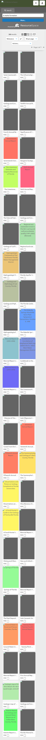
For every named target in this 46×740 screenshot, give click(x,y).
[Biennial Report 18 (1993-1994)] (27, 520)
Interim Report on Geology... (14, 732)
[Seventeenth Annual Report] (11, 148)
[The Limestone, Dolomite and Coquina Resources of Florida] (11, 177)
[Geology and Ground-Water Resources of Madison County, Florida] (27, 205)
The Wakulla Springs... (28, 332)
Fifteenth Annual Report (13, 475)
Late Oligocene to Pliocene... (30, 418)
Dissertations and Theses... (13, 504)
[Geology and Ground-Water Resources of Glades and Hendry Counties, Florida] (11, 91)
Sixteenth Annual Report (29, 447)
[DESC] (21, 38)
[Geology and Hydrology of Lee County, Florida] (11, 291)
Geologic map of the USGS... (14, 704)
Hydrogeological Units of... (13, 332)
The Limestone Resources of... (31, 389)
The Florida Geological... (29, 304)
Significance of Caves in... (29, 132)
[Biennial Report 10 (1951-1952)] (11, 663)
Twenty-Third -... (27, 647)
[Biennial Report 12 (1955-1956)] (27, 577)
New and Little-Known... (29, 561)
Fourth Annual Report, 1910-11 (15, 132)
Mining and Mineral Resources (15, 561)
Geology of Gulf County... (13, 246)
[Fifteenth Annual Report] (11, 462)
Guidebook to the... (27, 361)
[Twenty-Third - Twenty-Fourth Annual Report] (27, 634)
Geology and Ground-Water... (14, 103)
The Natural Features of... (13, 218)
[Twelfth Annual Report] (27, 91)
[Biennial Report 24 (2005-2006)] (11, 348)
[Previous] (32, 47)
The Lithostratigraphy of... (30, 75)
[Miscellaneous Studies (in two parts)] (27, 491)
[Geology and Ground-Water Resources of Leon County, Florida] (27, 691)
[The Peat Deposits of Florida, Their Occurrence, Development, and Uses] (11, 605)
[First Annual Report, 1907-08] (27, 663)
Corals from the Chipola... (13, 447)
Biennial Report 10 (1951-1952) (15, 675)
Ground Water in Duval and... (14, 647)
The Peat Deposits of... (12, 618)
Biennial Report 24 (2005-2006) (15, 361)
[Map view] (34, 34)
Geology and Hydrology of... (14, 304)
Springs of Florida (10, 590)
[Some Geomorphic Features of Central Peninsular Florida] (11, 62)
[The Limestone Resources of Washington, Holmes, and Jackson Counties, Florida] (27, 377)
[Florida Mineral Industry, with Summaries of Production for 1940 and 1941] (27, 720)
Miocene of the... (10, 418)
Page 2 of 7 (38, 47)
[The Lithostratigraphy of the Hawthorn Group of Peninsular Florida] (27, 62)
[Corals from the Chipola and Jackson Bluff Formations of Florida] (11, 434)
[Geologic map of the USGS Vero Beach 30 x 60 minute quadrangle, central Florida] (11, 691)
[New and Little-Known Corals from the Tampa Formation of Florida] (27, 548)
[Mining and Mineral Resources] (11, 548)
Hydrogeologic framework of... (15, 275)
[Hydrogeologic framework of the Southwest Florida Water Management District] (11, 262)
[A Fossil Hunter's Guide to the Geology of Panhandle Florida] (11, 520)
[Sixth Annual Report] (27, 177)
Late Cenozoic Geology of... (30, 618)
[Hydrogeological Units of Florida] (11, 320)
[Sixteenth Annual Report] (27, 434)
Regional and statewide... (29, 246)
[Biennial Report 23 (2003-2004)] (11, 377)
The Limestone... (10, 189)
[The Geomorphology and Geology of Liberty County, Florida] (27, 462)
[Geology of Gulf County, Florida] (11, 234)
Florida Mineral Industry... (29, 732)
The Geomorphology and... (30, 475)
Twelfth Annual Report (28, 103)
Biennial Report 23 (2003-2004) (15, 389)
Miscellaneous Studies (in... (30, 504)
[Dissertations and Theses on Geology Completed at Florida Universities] (11, 491)
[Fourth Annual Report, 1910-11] (11, 119)
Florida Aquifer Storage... (29, 275)
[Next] (43, 47)
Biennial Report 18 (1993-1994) (31, 532)
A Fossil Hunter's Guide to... (14, 532)
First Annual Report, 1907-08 (30, 675)
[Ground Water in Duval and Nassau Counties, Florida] (11, 634)
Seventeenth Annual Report (14, 161)
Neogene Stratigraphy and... (30, 161)
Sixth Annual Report (27, 189)
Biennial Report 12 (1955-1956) (31, 590)
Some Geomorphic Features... (14, 75)
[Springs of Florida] (11, 577)
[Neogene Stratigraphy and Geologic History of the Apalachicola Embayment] (27, 148)
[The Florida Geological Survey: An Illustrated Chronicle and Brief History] (27, 291)
